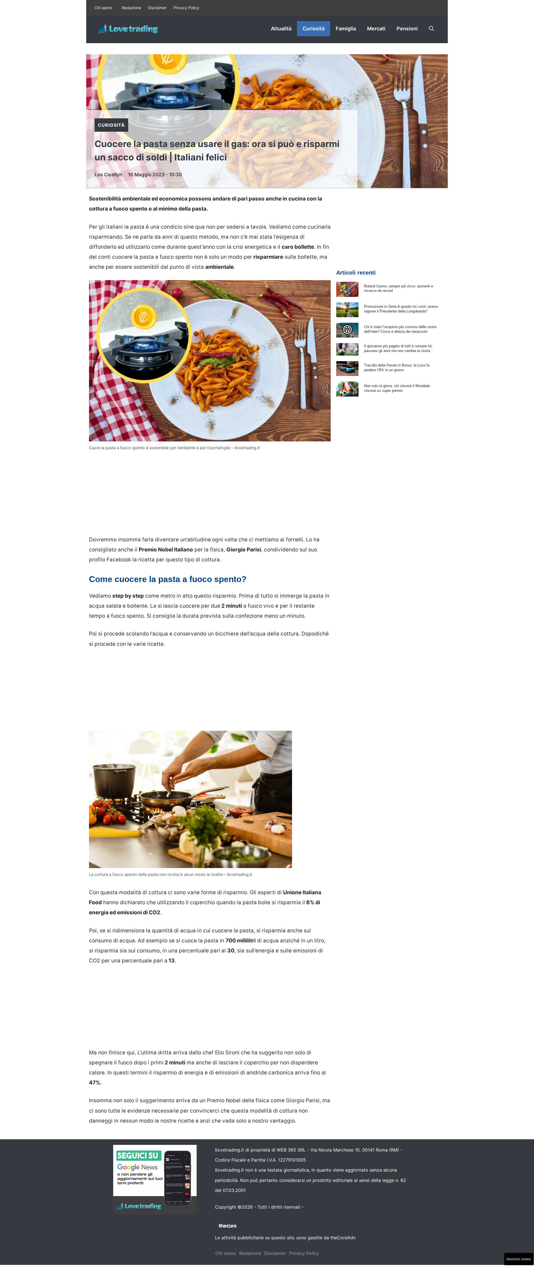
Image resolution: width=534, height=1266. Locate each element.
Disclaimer (157, 7)
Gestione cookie (518, 1259)
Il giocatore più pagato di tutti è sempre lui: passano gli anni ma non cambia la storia (398, 348)
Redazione (131, 7)
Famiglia (346, 28)
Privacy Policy (186, 7)
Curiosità (314, 28)
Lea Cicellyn (108, 174)
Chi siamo (103, 7)
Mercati (376, 28)
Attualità (281, 28)
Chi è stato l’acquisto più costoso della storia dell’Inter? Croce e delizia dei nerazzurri (400, 329)
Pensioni (407, 28)
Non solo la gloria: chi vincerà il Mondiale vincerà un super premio (397, 388)
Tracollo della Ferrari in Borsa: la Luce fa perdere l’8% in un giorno (396, 367)
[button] (431, 28)
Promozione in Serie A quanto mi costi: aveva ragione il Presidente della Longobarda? (400, 308)
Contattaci (316, 1207)
